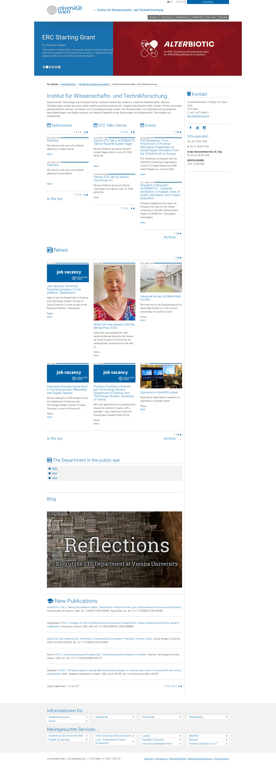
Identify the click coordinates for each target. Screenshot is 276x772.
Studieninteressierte (59, 717)
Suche (179, 1)
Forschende (148, 717)
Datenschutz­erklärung (200, 758)
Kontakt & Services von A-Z (203, 743)
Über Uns (211, 17)
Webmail (193, 739)
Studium (153, 17)
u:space (146, 735)
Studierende (101, 717)
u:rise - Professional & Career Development (110, 741)
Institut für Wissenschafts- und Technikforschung (130, 10)
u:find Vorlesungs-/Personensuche (113, 735)
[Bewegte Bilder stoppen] (59, 67)
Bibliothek (198, 17)
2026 (54, 468)
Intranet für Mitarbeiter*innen (157, 743)
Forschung (166, 17)
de (171, 1)
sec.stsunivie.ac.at (198, 116)
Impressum (161, 758)
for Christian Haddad (53, 45)
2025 (54, 473)
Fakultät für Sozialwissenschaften (93, 84)
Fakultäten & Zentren (153, 739)
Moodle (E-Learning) (59, 739)
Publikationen (182, 17)
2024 (54, 477)
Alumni (52, 721)
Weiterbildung (196, 717)
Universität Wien (68, 84)
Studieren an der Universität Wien (66, 735)
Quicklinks (208, 1)
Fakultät (223, 17)
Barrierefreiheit (178, 758)
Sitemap (148, 758)
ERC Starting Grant (68, 37)
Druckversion (222, 758)
